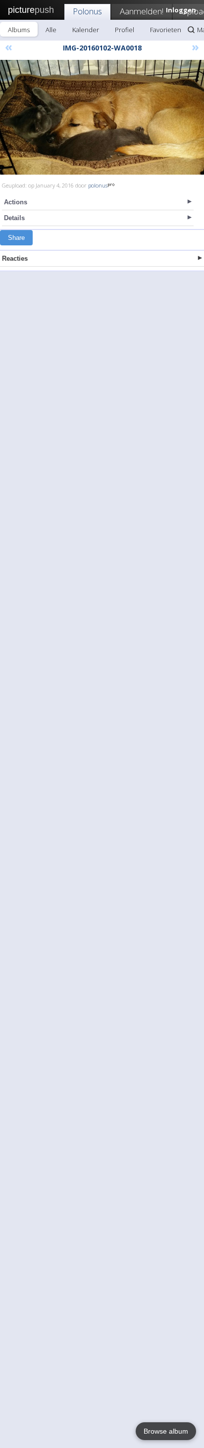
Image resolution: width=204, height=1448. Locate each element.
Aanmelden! (141, 11)
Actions (15, 202)
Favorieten (165, 29)
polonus (97, 185)
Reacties (15, 258)
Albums (19, 29)
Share (16, 237)
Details (14, 218)
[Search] (191, 30)
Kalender (85, 29)
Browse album (166, 1431)
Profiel (124, 29)
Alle (51, 29)
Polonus (87, 11)
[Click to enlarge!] (102, 117)
